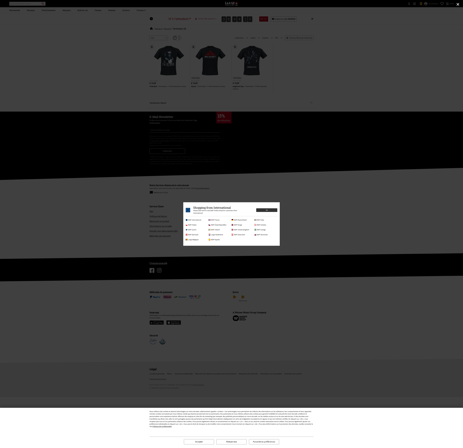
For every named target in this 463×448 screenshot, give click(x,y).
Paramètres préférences (264, 441)
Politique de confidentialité (162, 426)
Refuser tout (231, 442)
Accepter (199, 442)
